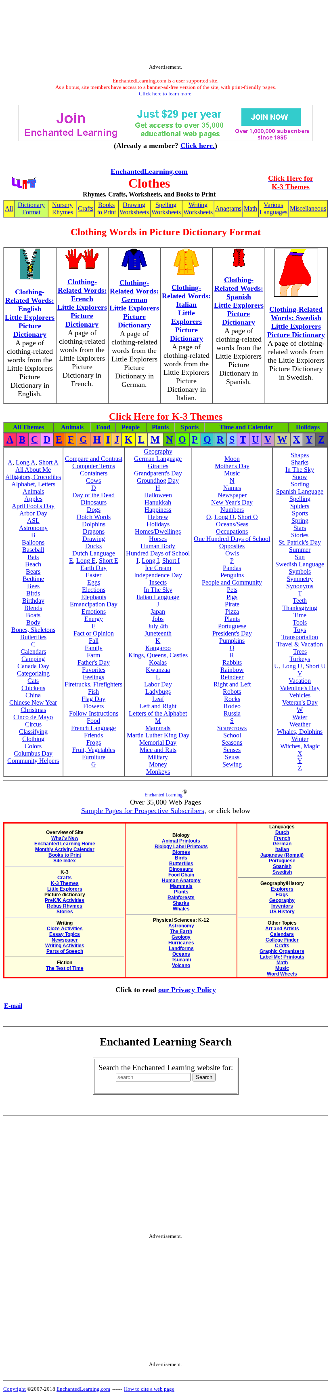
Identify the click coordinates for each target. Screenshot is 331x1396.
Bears (33, 571)
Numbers (232, 509)
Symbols (300, 571)
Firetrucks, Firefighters (93, 684)
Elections (93, 589)
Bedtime (33, 578)
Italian (282, 849)
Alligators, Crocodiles (33, 476)
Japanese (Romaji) (282, 855)
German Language (158, 458)
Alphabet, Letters (33, 484)
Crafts (85, 208)
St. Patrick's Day (300, 542)
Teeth (300, 600)
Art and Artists (282, 928)
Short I (171, 560)
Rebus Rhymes (64, 906)
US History (282, 911)
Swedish (282, 872)
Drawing (93, 538)
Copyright (14, 1389)
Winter (299, 738)
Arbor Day (33, 513)
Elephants (93, 596)
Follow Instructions (93, 713)
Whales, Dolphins (300, 731)
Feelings (93, 677)
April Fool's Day (33, 506)
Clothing (33, 738)
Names (232, 487)
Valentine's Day (300, 687)
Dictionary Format (31, 208)
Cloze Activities (65, 928)
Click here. (197, 146)
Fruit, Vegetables (93, 749)
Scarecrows (232, 727)
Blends (33, 607)
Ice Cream (158, 567)
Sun (300, 556)
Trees (300, 651)
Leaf (158, 698)
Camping (33, 658)
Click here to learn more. (166, 94)
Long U (292, 666)
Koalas (158, 662)
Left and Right (157, 706)
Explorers (282, 889)
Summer (299, 549)
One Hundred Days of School (232, 538)
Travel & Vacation (300, 644)
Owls (232, 553)
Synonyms (299, 586)
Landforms (181, 948)
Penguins (232, 575)
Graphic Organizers (282, 951)
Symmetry (300, 578)
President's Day (232, 633)
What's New (64, 838)
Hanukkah (158, 502)
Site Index (64, 861)
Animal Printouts (181, 841)
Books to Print (106, 208)
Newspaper (232, 495)
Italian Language (157, 596)
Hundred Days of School (158, 553)
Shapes (300, 455)
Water (299, 717)
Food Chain (181, 875)
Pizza (232, 611)
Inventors (282, 906)
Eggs (93, 582)
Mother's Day (232, 466)
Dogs (94, 509)
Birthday (33, 600)
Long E (86, 560)
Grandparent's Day (158, 473)
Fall (93, 640)
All (9, 208)
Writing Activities (64, 945)
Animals (72, 427)
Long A (26, 462)
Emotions (94, 611)
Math (250, 208)
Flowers (93, 706)
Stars (299, 527)
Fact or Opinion (93, 633)
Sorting (300, 484)
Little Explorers (64, 889)
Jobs (157, 618)
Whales (181, 909)
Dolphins (93, 524)
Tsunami (181, 960)
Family (94, 647)
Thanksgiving (299, 607)
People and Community (232, 582)
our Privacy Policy (187, 990)
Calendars (33, 651)
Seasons (232, 742)
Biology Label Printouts (181, 846)
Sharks (299, 462)
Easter (93, 575)
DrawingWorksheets (134, 208)
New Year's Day (232, 502)
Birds (33, 593)
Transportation (299, 637)
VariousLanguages (273, 208)
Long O (224, 516)
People (131, 427)
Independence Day (158, 575)
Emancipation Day (93, 604)
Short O (248, 516)
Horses (158, 538)
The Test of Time (65, 968)
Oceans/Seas (232, 524)
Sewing (232, 764)
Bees (33, 586)
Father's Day (94, 662)
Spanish (282, 866)
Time (299, 615)
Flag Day (93, 698)
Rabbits (232, 662)
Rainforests (181, 897)
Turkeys (299, 658)
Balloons (33, 542)
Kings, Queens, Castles (158, 655)
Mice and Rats (158, 749)
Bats (33, 556)
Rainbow (232, 669)
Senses (232, 749)
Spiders (299, 506)
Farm (93, 655)
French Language (93, 727)
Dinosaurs (94, 502)
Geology (181, 937)
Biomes (181, 852)
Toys (299, 629)
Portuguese (232, 626)
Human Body (157, 546)
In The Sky (158, 589)
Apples (33, 498)
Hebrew (158, 516)
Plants (160, 427)
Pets (232, 589)
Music (232, 473)
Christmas (33, 709)
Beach (33, 564)
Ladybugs (158, 691)
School (232, 735)
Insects (158, 582)
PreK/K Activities (64, 900)
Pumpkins (232, 640)
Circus (33, 724)
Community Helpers (33, 760)
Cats (33, 680)
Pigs (231, 596)
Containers (93, 473)
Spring (299, 520)
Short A (49, 462)
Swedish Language (299, 564)
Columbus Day (33, 753)
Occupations (232, 531)
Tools (300, 622)
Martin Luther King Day (158, 735)
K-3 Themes (65, 883)
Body (33, 622)
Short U (316, 666)
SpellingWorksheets (166, 208)
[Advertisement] (165, 33)
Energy (93, 618)
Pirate (232, 604)
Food (103, 427)
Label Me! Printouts (282, 957)
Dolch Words (94, 516)
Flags (282, 895)
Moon (232, 458)
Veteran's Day (300, 702)
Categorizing (33, 673)
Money (158, 764)
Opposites (232, 546)
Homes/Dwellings (158, 531)
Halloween (158, 495)
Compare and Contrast (93, 458)
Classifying (33, 731)
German (282, 844)
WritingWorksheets (198, 208)
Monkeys (158, 771)
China (33, 695)
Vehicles (299, 695)
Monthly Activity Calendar (64, 849)
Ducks (93, 546)
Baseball (33, 549)
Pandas (232, 567)
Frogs (93, 742)
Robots (232, 691)
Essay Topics (64, 934)
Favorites (93, 669)
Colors (33, 746)
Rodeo (232, 706)
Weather (299, 724)
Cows (93, 480)
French (282, 838)
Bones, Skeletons (33, 629)
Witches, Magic (300, 746)
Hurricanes (181, 943)
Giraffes (158, 466)
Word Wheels (282, 974)
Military (158, 757)
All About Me (33, 469)
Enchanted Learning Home (64, 844)
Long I (150, 560)
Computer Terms (93, 466)
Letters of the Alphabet (158, 713)
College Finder (282, 940)
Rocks (232, 698)
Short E (108, 560)
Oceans (181, 954)
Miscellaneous (308, 208)
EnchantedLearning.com (149, 171)
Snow (299, 476)
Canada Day (33, 666)
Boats (33, 615)
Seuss (232, 757)
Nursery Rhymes (62, 208)
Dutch (282, 832)
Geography (158, 451)
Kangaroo (158, 647)
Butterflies (33, 637)
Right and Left (232, 684)
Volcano (181, 965)
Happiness (158, 509)
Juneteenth (158, 633)
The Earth (181, 931)
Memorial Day (157, 742)
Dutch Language (93, 553)
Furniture (93, 757)
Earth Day (93, 567)
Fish (93, 691)
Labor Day (158, 684)
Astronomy (33, 527)
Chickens (33, 687)
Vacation (300, 680)
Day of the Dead (93, 495)
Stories (299, 535)
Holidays (308, 427)
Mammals (157, 727)
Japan (158, 611)
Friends (93, 735)
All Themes (28, 427)
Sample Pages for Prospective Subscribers (142, 811)
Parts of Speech (64, 951)
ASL (33, 520)
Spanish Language (299, 491)
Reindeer (231, 677)
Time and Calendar (246, 427)
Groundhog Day (158, 480)
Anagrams (228, 208)
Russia (232, 713)
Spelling (299, 498)
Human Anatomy (181, 880)
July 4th (158, 626)
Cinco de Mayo (33, 717)
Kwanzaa (158, 669)
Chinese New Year (33, 702)
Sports (190, 427)
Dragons (94, 531)
